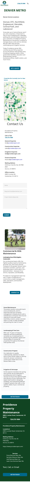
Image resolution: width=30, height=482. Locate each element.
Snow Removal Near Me (13, 455)
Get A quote (15, 68)
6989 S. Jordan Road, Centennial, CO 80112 (14, 416)
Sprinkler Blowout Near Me (14, 457)
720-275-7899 (9, 137)
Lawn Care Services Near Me (15, 461)
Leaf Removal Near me (13, 459)
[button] (28, 3)
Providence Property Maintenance (11, 408)
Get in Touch (15, 397)
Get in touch (15, 474)
